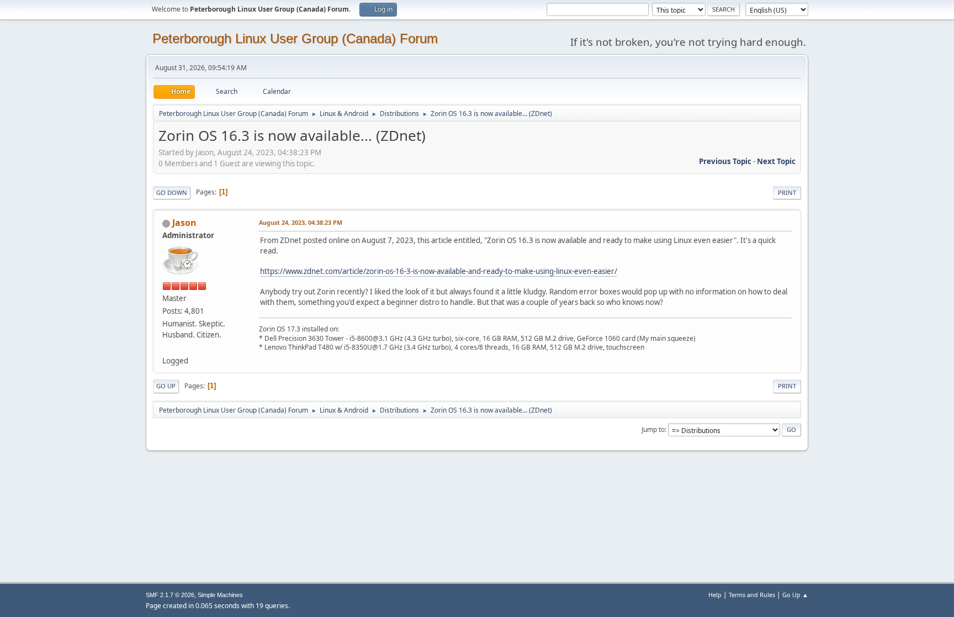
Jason (184, 223)
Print (787, 192)
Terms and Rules (752, 594)
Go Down (171, 192)
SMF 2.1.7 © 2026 (170, 595)
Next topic (776, 161)
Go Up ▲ (795, 594)
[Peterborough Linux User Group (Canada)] (166, 347)
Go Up (166, 386)
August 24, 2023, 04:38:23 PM (300, 222)
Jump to (653, 429)
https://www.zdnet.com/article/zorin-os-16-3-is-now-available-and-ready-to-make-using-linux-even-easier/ (438, 271)
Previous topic (725, 161)
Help (715, 594)
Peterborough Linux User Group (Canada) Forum (295, 38)
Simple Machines (220, 595)
